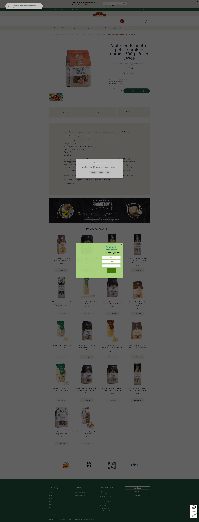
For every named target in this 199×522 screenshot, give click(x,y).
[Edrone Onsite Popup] (99, 261)
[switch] (193, 516)
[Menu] (196, 505)
